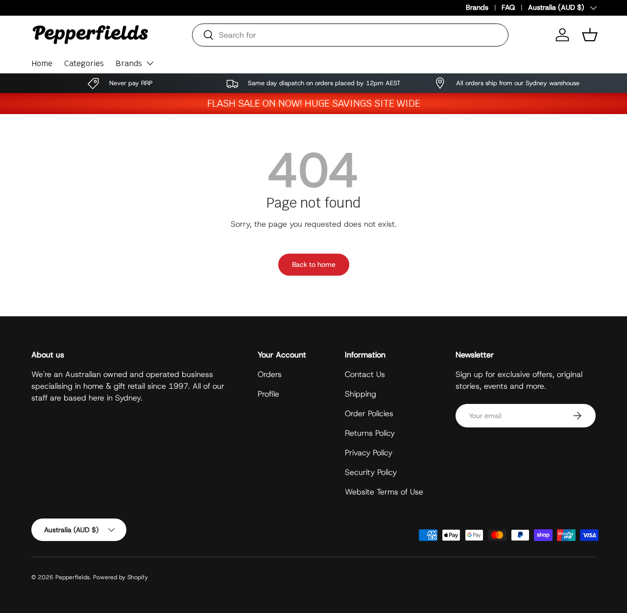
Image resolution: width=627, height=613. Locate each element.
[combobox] (350, 35)
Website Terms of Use (384, 492)
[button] (590, 35)
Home (41, 63)
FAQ (508, 7)
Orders (270, 374)
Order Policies (369, 413)
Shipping (360, 394)
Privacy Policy (368, 453)
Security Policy (371, 472)
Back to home (314, 264)
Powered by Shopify (120, 577)
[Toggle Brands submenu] (150, 63)
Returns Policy (370, 433)
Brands (477, 7)
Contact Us (365, 374)
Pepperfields (72, 577)
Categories (84, 63)
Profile (268, 394)
